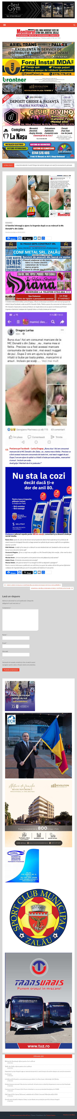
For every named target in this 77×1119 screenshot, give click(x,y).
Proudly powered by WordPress (20, 1115)
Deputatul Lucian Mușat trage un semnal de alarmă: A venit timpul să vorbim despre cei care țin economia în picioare (38, 1073)
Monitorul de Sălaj (10, 232)
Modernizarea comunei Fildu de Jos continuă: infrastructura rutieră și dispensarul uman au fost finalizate (37, 1084)
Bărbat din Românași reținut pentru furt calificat (20, 1061)
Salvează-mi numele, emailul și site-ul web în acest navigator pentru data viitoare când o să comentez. (19, 663)
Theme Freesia (50, 1115)
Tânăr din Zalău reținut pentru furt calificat (18, 1066)
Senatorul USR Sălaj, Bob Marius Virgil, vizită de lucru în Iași (50, 588)
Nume (4, 635)
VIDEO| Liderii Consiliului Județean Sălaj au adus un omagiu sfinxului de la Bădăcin (34, 585)
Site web (5, 651)
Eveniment (8, 222)
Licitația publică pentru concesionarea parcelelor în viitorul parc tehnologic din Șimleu (32, 1079)
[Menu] (4, 25)
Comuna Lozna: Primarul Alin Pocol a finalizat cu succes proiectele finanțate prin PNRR (32, 1089)
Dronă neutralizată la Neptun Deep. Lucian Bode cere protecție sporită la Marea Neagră (32, 1099)
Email (4, 643)
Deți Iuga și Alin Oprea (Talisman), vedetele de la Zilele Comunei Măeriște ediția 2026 (31, 1094)
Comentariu (6, 608)
